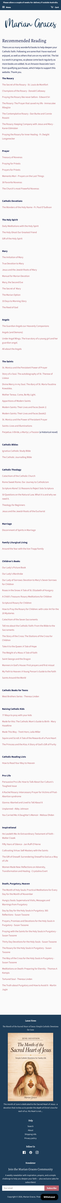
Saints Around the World (14, 678)
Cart (56, 7)
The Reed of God (10, 307)
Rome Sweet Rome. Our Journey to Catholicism (25, 482)
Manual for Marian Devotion (16, 276)
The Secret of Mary (11, 288)
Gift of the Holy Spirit (12, 238)
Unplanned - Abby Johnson (15, 809)
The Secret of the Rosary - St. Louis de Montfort (25, 84)
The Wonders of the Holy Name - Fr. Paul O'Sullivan (27, 207)
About (30, 1130)
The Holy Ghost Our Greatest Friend (19, 232)
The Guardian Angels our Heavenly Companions (25, 326)
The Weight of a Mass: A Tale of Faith (19, 652)
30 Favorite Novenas (12, 182)
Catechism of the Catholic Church (18, 476)
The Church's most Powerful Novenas (20, 188)
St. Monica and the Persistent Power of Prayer (24, 367)
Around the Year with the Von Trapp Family (23, 549)
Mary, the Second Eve (12, 282)
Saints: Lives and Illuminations (17, 426)
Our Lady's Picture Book (14, 567)
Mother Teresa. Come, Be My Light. (19, 394)
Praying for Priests (11, 163)
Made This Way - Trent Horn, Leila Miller (21, 732)
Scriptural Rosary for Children (16, 603)
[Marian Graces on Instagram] (37, 1153)
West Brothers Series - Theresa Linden (20, 696)
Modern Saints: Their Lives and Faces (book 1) (24, 407)
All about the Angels (12, 349)
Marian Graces (29, 1196)
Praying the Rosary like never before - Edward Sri (26, 97)
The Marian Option (11, 295)
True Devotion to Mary (13, 263)
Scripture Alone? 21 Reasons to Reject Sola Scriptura (28, 488)
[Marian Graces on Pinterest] (30, 1153)
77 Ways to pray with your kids (17, 715)
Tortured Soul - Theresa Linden (17, 979)
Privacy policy (30, 1138)
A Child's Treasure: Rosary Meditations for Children (27, 596)
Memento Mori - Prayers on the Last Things (23, 176)
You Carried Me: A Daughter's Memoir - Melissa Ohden (28, 815)
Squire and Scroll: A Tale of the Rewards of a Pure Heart (29, 738)
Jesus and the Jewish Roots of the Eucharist (23, 511)
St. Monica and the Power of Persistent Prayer (24, 419)
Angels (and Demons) (12, 332)
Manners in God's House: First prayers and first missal (28, 665)
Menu (8, 7)
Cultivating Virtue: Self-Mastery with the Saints (25, 850)
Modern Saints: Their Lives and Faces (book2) (24, 413)
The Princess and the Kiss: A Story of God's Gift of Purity (29, 744)
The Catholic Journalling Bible (17, 457)
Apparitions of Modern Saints (16, 401)
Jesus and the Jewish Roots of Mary (19, 270)
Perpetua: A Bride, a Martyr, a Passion (20, 432)
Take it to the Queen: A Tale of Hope (19, 646)
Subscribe (51, 1188)
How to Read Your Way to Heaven (18, 763)
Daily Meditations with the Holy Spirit (20, 226)
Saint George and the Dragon (16, 659)
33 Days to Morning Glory (14, 301)
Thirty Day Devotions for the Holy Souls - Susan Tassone (29, 942)
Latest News (30, 1020)
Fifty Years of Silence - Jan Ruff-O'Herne (21, 844)
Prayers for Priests (11, 170)
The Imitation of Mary (12, 257)
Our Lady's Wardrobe (12, 574)
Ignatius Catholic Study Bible (16, 451)
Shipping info (30, 1134)
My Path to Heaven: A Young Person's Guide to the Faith (29, 671)
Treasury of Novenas (12, 157)
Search (30, 1126)
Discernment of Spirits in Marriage (19, 530)
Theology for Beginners (13, 505)
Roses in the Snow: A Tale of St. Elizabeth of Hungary (27, 590)
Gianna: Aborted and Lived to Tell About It (22, 802)
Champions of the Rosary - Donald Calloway (23, 91)
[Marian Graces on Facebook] (24, 1153)
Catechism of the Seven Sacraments (20, 619)
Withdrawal (49, 1197)
